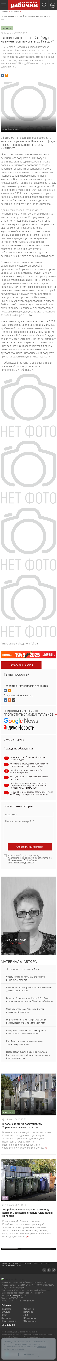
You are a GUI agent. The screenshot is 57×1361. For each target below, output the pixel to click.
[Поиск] (44, 5)
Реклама (27, 1263)
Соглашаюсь (28, 1355)
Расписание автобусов (11, 1265)
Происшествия (8, 1321)
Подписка (38, 1263)
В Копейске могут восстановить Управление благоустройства (22, 1125)
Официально (29, 1321)
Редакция (6, 1263)
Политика (28, 1312)
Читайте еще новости (21, 665)
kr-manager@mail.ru (18, 1296)
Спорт (4, 1315)
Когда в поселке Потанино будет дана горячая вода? (28, 758)
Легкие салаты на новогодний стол (23, 969)
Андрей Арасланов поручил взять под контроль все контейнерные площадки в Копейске (27, 1212)
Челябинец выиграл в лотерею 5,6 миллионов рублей (26, 771)
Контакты (17, 1263)
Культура (5, 1312)
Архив (47, 1263)
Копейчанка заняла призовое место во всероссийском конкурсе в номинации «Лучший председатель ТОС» (28, 785)
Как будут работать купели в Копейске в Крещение (29, 777)
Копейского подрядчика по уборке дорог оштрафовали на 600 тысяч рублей (29, 765)
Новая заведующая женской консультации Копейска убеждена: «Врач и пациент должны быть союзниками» (28, 1055)
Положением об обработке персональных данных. (22, 861)
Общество (6, 1309)
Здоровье (6, 1318)
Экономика (28, 1309)
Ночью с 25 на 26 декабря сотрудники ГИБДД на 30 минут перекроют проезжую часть (31, 793)
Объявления (8, 1324)
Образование (29, 1318)
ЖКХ (25, 1315)
